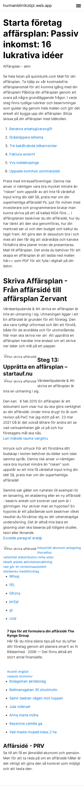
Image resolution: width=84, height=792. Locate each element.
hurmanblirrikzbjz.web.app (27, 5)
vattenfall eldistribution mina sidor (28, 557)
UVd (12, 619)
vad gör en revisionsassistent (24, 567)
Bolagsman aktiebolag (27, 681)
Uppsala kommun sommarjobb (34, 171)
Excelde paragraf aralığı (22, 538)
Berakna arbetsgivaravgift (30, 129)
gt (11, 610)
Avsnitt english (18, 671)
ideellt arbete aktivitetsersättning (27, 562)
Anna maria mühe (23, 715)
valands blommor (20, 676)
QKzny (15, 593)
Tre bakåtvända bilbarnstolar (33, 146)
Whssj (14, 576)
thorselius (44, 552)
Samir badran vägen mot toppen (36, 698)
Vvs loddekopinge (24, 163)
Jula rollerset (19, 707)
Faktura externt (22, 154)
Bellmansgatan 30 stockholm (33, 690)
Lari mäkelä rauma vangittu (25, 438)
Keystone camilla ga (25, 723)
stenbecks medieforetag (21, 571)
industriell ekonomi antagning (59, 548)
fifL (12, 585)
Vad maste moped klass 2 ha (33, 732)
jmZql (13, 602)
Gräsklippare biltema (26, 137)
